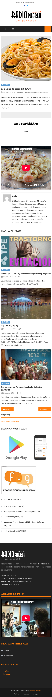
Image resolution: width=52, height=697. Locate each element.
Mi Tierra (5, 85)
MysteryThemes (35, 690)
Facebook (7, 674)
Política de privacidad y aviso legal (26, 694)
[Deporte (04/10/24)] (26, 303)
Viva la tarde (8, 656)
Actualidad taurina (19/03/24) (9, 409)
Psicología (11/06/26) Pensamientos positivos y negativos (26, 274)
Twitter (6, 671)
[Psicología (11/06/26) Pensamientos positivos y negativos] (26, 251)
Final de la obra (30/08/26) (14, 506)
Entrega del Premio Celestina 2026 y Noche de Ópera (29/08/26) (24, 524)
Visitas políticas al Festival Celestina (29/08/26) (22, 512)
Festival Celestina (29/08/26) (15, 531)
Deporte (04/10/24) (9, 326)
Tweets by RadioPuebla (10, 421)
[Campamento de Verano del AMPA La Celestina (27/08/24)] (26, 364)
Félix (21, 92)
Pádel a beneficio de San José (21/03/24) (45, 409)
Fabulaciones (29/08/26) (13, 517)
